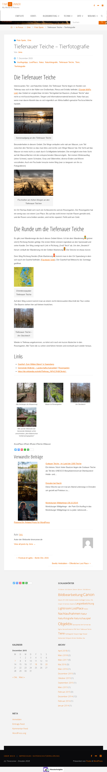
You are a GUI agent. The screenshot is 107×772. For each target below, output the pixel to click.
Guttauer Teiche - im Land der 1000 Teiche (63, 463)
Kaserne (72, 604)
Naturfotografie (51, 62)
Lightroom (64, 608)
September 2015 (65, 682)
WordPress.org (19, 733)
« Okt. (14, 677)
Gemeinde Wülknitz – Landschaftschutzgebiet (37, 368)
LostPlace (33, 62)
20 (46, 664)
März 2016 (63, 669)
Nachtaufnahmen (69, 613)
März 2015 (63, 687)
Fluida (88, 761)
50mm (80, 589)
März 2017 (63, 660)
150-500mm (87, 589)
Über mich (9, 756)
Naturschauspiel (82, 618)
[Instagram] (102, 5)
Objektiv (65, 623)
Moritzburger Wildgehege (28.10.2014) (62, 503)
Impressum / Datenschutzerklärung (39, 756)
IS (63, 604)
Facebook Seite (48, 260)
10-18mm (61, 589)
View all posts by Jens (24, 544)
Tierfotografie (19, 66)
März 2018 (63, 655)
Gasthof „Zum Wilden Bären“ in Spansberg (36, 364)
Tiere (77, 62)
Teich (78, 629)
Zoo (84, 638)
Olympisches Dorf (77, 625)
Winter (74, 638)
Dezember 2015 (65, 673)
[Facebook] (94, 5)
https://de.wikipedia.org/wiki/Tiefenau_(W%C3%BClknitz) (42, 371)
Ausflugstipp (22, 62)
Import (60, 604)
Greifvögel (82, 600)
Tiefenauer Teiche (66, 62)
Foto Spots (38, 27)
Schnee (86, 625)
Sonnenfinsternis (68, 629)
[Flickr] (98, 5)
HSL (92, 600)
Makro (86, 609)
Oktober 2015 (64, 678)
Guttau (87, 600)
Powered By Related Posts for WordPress (32, 522)
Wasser (85, 634)
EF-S (64, 600)
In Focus (19, 27)
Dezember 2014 (65, 696)
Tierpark (76, 634)
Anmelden (17, 719)
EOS (67, 600)
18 (36, 664)
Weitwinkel (61, 638)
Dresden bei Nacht (53, 483)
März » (22, 677)
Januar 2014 (63, 705)
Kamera (66, 604)
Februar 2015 (64, 692)
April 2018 (62, 650)
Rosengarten (63, 368)
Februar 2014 (64, 701)
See (90, 625)
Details (60, 600)
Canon (88, 594)
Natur (41, 62)
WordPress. (98, 761)
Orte (29, 27)
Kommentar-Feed (20, 728)
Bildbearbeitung (70, 594)
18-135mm (68, 589)
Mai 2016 (62, 664)
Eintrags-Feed (18, 724)
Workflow (79, 638)
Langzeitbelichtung (84, 603)
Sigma (60, 629)
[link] (102, 16)
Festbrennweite (73, 600)
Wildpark (68, 638)
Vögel (80, 634)
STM (75, 629)
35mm (75, 589)
